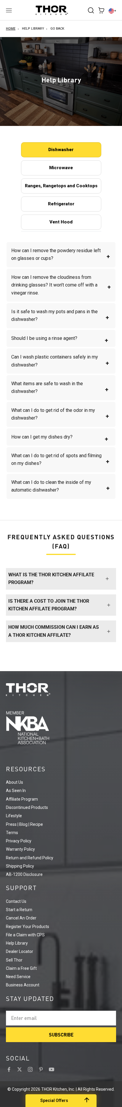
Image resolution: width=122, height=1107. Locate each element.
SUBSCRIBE (61, 1034)
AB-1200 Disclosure (24, 874)
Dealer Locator (19, 951)
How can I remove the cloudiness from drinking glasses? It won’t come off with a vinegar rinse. (61, 285)
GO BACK (57, 28)
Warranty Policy (20, 849)
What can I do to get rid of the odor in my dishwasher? (60, 414)
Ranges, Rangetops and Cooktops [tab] (61, 185)
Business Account (22, 985)
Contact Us (16, 901)
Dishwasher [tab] (61, 149)
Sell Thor (14, 960)
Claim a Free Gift (21, 968)
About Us (14, 782)
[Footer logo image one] (61, 689)
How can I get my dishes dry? (59, 438)
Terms (12, 832)
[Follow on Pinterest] (41, 1069)
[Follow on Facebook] (9, 1069)
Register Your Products (27, 926)
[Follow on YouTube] (51, 1069)
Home (10, 29)
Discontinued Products (27, 807)
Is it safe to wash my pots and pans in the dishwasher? (60, 315)
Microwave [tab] (61, 167)
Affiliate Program (22, 799)
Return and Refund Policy (29, 857)
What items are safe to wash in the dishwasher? (59, 387)
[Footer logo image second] (61, 727)
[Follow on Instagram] (30, 1069)
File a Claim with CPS (25, 934)
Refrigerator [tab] (61, 204)
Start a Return (19, 909)
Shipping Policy (20, 866)
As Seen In (16, 790)
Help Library (33, 29)
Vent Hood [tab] (61, 222)
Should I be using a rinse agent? (59, 339)
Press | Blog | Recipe (24, 824)
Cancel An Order (21, 918)
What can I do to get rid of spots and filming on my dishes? (60, 459)
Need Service (18, 976)
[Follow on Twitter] (20, 1069)
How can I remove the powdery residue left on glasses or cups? (60, 254)
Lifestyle (14, 815)
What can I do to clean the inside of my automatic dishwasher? (60, 486)
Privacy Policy (18, 841)
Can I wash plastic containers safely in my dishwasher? (60, 360)
